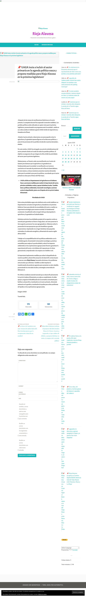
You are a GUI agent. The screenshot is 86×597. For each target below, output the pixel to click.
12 (68, 155)
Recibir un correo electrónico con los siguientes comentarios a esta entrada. (23, 430)
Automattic (58, 585)
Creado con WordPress (31, 585)
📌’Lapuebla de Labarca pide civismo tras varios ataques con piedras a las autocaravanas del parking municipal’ (71, 82)
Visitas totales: (65, 560)
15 (77, 155)
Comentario (22, 361)
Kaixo (37, 45)
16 (80, 155)
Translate (75, 550)
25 (65, 162)
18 (65, 158)
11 (65, 155)
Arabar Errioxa (47, 45)
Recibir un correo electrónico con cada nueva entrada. (23, 445)
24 (63, 162)
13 (71, 155)
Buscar (63, 125)
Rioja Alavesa (43, 33)
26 (68, 162)
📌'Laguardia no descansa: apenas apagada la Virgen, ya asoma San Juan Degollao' (73, 433)
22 (77, 158)
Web (20, 398)
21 (74, 158)
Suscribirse (75, 136)
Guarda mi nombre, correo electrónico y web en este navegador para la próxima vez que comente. (23, 411)
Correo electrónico (22, 394)
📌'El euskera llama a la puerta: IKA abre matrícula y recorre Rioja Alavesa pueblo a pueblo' (74, 340)
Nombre (21, 386)
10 (63, 155)
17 (63, 158)
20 (71, 158)
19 (68, 158)
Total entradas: (65, 564)
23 (80, 158)
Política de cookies (42, 594)
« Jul (62, 170)
